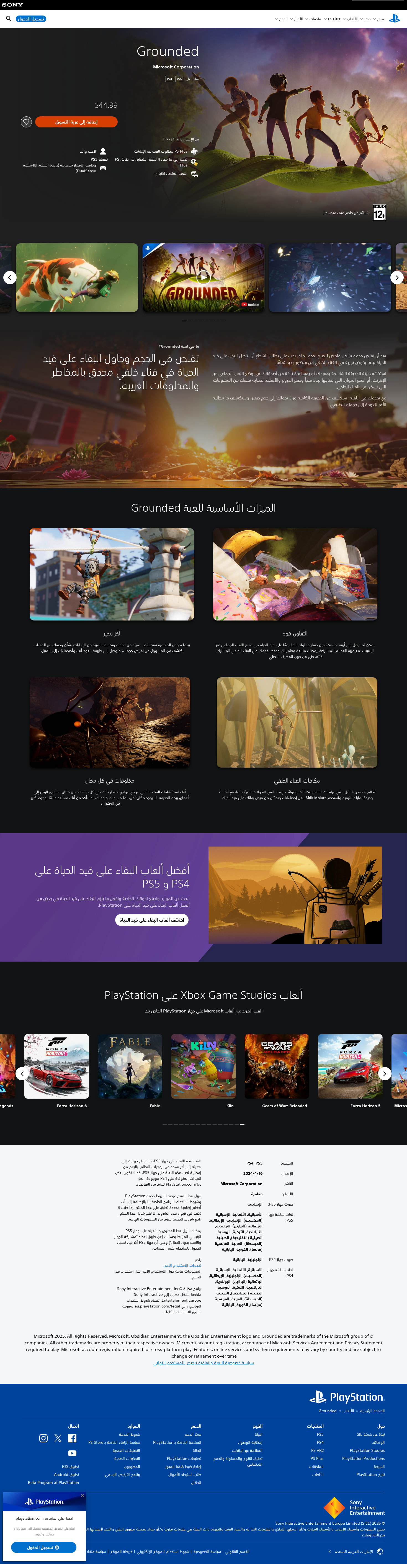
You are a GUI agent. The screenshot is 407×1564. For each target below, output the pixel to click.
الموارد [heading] (134, 1426)
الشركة (379, 1466)
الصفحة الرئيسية (372, 1410)
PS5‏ (367, 19)
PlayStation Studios (367, 1450)
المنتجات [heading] (315, 1426)
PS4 (320, 1442)
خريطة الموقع (121, 1551)
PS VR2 (317, 1450)
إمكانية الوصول (250, 1442)
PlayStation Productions (363, 1458)
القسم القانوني (237, 1551)
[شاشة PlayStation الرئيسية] (394, 18)
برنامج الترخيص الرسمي (122, 1474)
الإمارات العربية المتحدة (354, 1551)
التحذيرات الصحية (127, 1458)
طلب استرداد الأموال (184, 1474)
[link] (56, 1074)
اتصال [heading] (73, 1426)
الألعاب (352, 19)
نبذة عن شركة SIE (371, 1434)
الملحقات (316, 1466)
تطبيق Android (66, 1474)
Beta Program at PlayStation (53, 1482)
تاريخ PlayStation (371, 1474)
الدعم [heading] (196, 1426)
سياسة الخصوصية (207, 1551)
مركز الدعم (193, 1434)
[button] (204, 277)
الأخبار (298, 19)
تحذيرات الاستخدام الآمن (182, 1265)
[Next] (397, 277)
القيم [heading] (257, 1426)
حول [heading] (381, 1426)
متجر (380, 19)
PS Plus (334, 19)
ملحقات (315, 19)
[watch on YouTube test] (250, 304)
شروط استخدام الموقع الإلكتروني (163, 1551)
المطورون (132, 1466)
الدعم (283, 19)
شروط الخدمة (129, 1434)
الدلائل (196, 1482)
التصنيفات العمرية (126, 1450)
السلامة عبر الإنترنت (247, 1450)
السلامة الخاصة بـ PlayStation (177, 1442)
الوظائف (378, 1442)
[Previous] (10, 277)
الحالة (197, 1450)
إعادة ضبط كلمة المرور (183, 1466)
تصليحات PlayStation (184, 1458)
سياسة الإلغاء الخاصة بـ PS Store (114, 1442)
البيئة (258, 1434)
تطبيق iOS (70, 1466)
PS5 (320, 1434)
